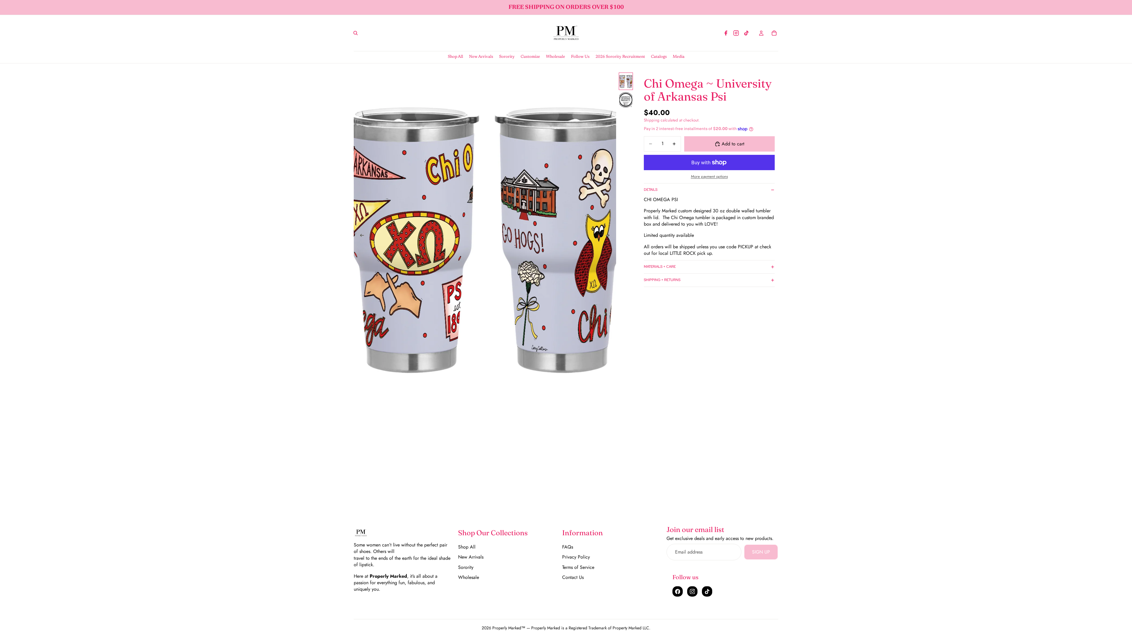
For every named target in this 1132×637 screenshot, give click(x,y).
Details (650, 189)
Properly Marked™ (508, 628)
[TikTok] (746, 33)
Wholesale (468, 577)
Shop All (466, 547)
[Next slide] (609, 236)
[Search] (355, 33)
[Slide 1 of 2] (625, 81)
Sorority (465, 567)
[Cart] (774, 33)
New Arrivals (470, 557)
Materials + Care (660, 266)
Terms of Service (578, 567)
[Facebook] (726, 33)
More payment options (709, 176)
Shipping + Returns (662, 280)
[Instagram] (736, 33)
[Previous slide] (360, 236)
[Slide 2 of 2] (625, 100)
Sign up (761, 552)
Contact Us (573, 577)
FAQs (567, 547)
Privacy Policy (576, 557)
